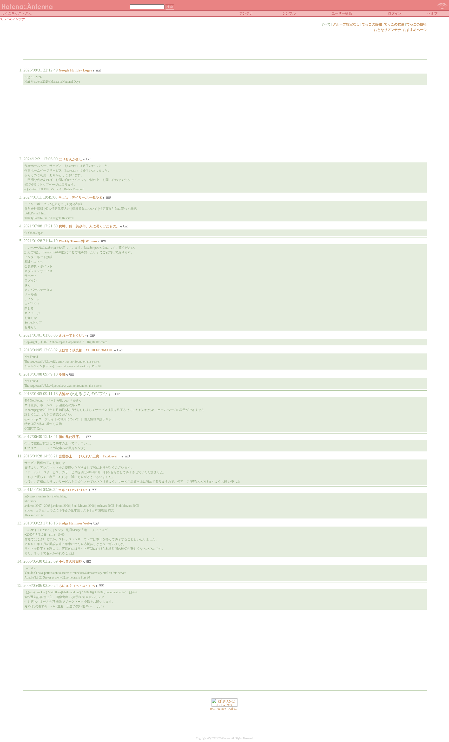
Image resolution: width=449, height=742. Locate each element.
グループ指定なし (346, 24)
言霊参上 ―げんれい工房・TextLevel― (90, 456)
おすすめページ (415, 30)
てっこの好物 (372, 24)
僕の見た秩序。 (70, 437)
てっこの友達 (394, 24)
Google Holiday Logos (75, 70)
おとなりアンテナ (387, 30)
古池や (64, 394)
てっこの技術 (416, 24)
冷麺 (62, 374)
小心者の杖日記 (70, 561)
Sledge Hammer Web (74, 523)
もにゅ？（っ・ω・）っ (77, 586)
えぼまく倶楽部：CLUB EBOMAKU (86, 350)
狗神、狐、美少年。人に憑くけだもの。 (89, 226)
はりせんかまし (70, 159)
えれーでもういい (72, 335)
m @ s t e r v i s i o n (73, 490)
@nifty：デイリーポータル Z (80, 197)
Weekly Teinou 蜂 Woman (78, 241)
